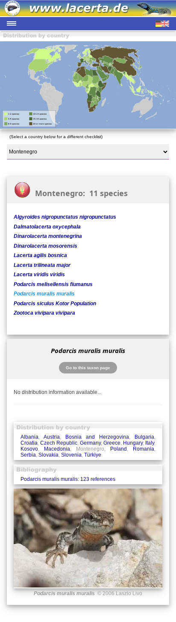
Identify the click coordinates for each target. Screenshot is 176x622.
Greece (111, 443)
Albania (29, 437)
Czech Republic (58, 443)
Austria (52, 437)
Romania (143, 449)
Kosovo (29, 449)
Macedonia (57, 449)
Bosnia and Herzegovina (97, 437)
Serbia (28, 455)
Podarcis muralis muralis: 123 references (68, 479)
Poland (118, 449)
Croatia (29, 443)
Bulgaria (144, 437)
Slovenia (71, 455)
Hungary (133, 443)
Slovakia (48, 455)
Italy (149, 443)
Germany (90, 443)
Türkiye (92, 455)
